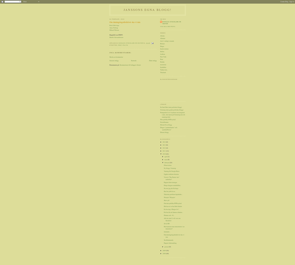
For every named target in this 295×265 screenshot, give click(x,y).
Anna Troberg (113, 28)
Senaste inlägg (114, 61)
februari (167, 163)
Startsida (133, 61)
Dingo (162, 46)
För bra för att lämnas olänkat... (173, 212)
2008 (164, 253)
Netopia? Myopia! (169, 197)
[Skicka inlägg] (152, 43)
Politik (125, 45)
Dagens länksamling (170, 243)
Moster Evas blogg (166, 125)
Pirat (120, 45)
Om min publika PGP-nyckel (173, 203)
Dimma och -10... (169, 215)
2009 (164, 250)
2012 (164, 148)
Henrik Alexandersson (116, 37)
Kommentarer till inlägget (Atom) (130, 65)
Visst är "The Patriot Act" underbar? (171, 178)
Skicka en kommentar (116, 57)
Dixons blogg (164, 132)
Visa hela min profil (168, 26)
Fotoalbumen (164, 122)
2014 (164, 142)
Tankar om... (164, 70)
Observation (167, 165)
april (166, 157)
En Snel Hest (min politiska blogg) (171, 107)
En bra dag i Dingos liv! (171, 209)
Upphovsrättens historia (171, 174)
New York (163, 57)
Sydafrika (163, 67)
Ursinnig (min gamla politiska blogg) (171, 110)
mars (166, 160)
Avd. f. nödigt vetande (167, 41)
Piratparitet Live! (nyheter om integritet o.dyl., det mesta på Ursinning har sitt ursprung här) (172, 114)
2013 (164, 145)
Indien (162, 51)
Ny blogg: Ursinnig (170, 168)
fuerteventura (164, 49)
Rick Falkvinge (114, 25)
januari (166, 247)
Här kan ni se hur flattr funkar (173, 206)
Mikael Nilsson (114, 30)
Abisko (162, 36)
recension (163, 65)
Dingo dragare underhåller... (172, 185)
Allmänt (162, 38)
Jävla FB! (167, 224)
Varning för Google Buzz (171, 171)
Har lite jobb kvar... (170, 191)
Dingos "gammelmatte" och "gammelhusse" (168, 128)
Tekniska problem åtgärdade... (173, 194)
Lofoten (162, 54)
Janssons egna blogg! (148, 10)
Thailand (163, 72)
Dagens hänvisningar (170, 182)
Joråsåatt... (167, 232)
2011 (164, 151)
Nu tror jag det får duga (171, 188)
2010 (164, 154)
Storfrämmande (168, 240)
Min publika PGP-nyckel (168, 119)
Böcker (162, 44)
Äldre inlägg (153, 61)
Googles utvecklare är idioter (171, 22)
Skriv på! (167, 200)
